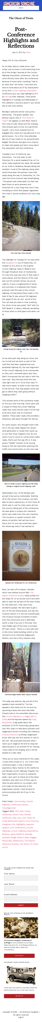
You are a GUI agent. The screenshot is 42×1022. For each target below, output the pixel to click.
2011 (17, 811)
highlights (20, 824)
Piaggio (33, 837)
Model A (20, 834)
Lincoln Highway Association (24, 91)
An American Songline (29, 1012)
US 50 (5, 847)
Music (25, 804)
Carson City (17, 814)
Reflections (18, 841)
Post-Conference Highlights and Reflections (21, 37)
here (7, 97)
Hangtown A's (8, 824)
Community (19, 801)
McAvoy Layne (8, 834)
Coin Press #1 (28, 818)
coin (19, 818)
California (6, 814)
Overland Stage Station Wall (15, 837)
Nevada (28, 834)
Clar (14, 818)
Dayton (21, 821)
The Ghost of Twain (29, 844)
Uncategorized (9, 808)
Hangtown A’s (11, 263)
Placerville (7, 841)
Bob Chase (25, 811)
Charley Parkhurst (10, 735)
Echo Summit (32, 821)
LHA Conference (17, 827)
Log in (21, 1017)
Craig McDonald (9, 821)
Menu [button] (21, 8)
